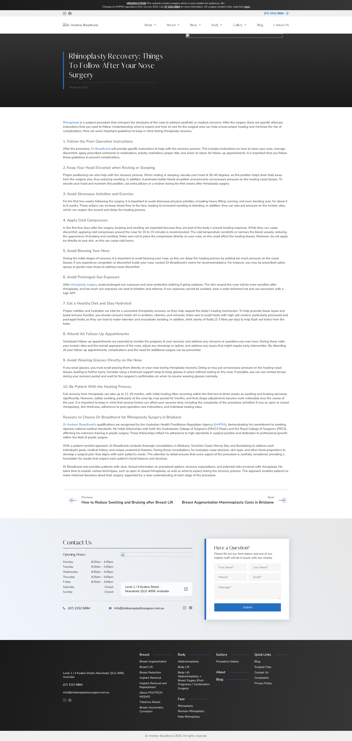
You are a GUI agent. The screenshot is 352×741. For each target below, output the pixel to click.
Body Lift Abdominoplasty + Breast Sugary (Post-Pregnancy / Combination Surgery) (194, 680)
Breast (171, 25)
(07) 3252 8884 (274, 13)
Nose (193, 25)
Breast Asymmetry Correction (151, 710)
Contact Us (281, 25)
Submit (247, 607)
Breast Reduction (150, 672)
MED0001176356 (136, 3)
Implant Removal (150, 678)
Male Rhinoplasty (189, 717)
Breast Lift (146, 667)
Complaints (261, 678)
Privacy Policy (263, 683)
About (148, 25)
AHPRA (220, 424)
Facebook (190, 607)
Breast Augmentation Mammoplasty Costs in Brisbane (228, 502)
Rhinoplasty (71, 122)
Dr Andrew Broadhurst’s (79, 424)
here (247, 6)
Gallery (238, 25)
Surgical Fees (262, 667)
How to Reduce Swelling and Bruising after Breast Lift (127, 502)
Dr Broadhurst (100, 149)
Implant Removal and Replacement (153, 685)
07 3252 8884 (172, 6)
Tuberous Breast (150, 702)
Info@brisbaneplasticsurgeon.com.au (139, 608)
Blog (260, 25)
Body (215, 25)
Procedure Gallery (227, 661)
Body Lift (183, 667)
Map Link (186, 589)
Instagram (184, 607)
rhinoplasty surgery (84, 285)
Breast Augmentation (153, 661)
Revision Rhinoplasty (191, 711)
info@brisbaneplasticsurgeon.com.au (86, 692)
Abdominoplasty (188, 661)
